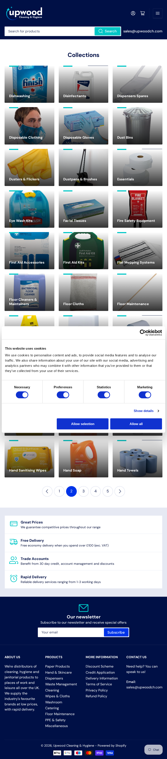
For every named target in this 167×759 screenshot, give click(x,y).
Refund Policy (96, 696)
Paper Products (57, 666)
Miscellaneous (56, 726)
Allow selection (82, 424)
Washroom (53, 702)
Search (111, 31)
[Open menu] (157, 13)
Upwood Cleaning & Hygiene (73, 745)
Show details (144, 411)
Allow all (136, 424)
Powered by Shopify (112, 745)
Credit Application (100, 672)
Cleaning (52, 690)
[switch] (63, 394)
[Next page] (120, 491)
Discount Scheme (100, 666)
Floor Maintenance (60, 714)
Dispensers (54, 678)
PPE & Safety (55, 720)
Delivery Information (102, 678)
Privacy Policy (97, 690)
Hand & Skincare (58, 672)
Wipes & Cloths (57, 696)
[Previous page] (47, 491)
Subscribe (116, 632)
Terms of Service (99, 684)
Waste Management (61, 684)
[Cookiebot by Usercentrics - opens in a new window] (143, 332)
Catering (52, 708)
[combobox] (63, 31)
